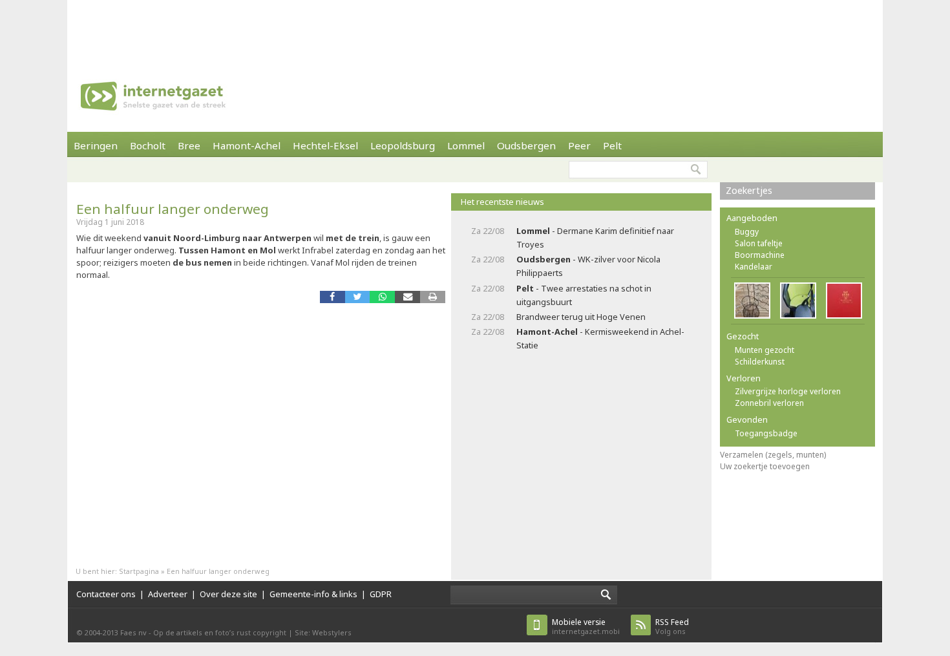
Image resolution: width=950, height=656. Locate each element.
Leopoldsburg (402, 145)
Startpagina (139, 571)
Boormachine (760, 254)
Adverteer (167, 594)
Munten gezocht (764, 349)
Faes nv (133, 632)
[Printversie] (432, 297)
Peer (579, 145)
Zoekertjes (749, 190)
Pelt (612, 145)
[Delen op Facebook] (332, 297)
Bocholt (147, 145)
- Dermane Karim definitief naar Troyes (595, 237)
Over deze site (228, 594)
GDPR (381, 594)
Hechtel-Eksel (325, 145)
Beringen (96, 145)
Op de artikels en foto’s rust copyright (219, 632)
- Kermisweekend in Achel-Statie (600, 338)
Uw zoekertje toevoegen (765, 466)
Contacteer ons (106, 594)
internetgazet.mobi (586, 626)
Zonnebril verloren (769, 402)
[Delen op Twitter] (357, 297)
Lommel (466, 145)
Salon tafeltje (759, 243)
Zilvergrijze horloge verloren (788, 391)
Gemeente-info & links (313, 594)
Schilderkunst (760, 361)
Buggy (747, 231)
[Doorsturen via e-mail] (407, 297)
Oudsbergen (526, 145)
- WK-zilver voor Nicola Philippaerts (588, 266)
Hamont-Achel (246, 145)
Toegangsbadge (766, 433)
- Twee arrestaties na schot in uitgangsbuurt (583, 295)
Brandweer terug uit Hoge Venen (581, 317)
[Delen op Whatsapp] (382, 297)
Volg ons (672, 626)
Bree (189, 145)
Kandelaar (753, 266)
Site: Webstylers (323, 632)
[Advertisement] (475, 29)
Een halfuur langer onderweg (172, 209)
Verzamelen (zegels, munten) (773, 454)
